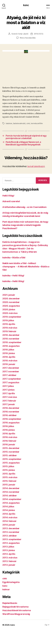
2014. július (8, 506)
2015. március (9, 477)
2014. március (9, 517)
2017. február (9, 400)
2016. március (9, 437)
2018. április (8, 357)
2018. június (8, 353)
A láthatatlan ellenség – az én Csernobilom (24, 207)
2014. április (8, 514)
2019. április (8, 324)
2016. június (8, 430)
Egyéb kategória (11, 582)
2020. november (11, 302)
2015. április (8, 473)
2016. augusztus (10, 422)
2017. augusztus (10, 382)
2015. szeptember (11, 459)
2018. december (10, 335)
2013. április (8, 554)
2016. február (9, 441)
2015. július (8, 466)
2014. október (9, 495)
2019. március (9, 327)
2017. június (8, 389)
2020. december (11, 298)
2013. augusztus (11, 543)
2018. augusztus (11, 346)
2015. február (9, 481)
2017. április (8, 393)
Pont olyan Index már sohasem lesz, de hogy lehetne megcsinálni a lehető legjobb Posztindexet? (25, 225)
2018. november (10, 338)
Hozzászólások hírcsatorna (16, 610)
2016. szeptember (11, 419)
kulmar (6, 589)
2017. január (8, 404)
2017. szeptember (11, 379)
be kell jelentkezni (36, 166)
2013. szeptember (11, 539)
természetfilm (37, 123)
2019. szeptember (11, 316)
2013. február (9, 561)
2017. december (10, 368)
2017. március (9, 397)
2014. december (10, 488)
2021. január (8, 295)
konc (26, 5)
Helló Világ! (8, 195)
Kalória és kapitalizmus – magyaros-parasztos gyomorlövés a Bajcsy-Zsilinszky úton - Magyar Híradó (25, 245)
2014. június (8, 510)
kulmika (6, 257)
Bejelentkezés (9, 603)
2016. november (10, 411)
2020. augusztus (11, 306)
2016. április (8, 433)
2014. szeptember (11, 499)
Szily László (23, 34)
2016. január (8, 444)
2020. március (10, 313)
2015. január (8, 484)
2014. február (9, 521)
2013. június (8, 550)
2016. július (8, 426)
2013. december (10, 528)
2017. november (10, 371)
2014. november (10, 492)
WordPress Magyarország (16, 614)
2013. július (8, 546)
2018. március (9, 360)
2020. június (8, 309)
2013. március (9, 557)
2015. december (10, 448)
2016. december (10, 408)
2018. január (8, 364)
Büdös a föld (18, 257)
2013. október (9, 535)
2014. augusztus (11, 503)
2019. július (8, 320)
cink (28, 123)
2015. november (10, 451)
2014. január (8, 524)
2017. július (8, 386)
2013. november (10, 532)
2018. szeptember (11, 342)
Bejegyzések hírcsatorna (15, 606)
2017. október (9, 375)
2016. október (9, 415)
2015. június (8, 470)
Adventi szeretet (11, 201)
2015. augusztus (11, 462)
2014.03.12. (39, 34)
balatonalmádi (19, 123)
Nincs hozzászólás (28, 38)
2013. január (8, 565)
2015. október (9, 455)
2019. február (9, 331)
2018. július (8, 349)
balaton (9, 123)
